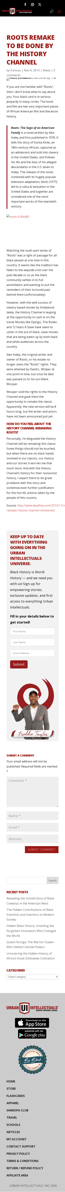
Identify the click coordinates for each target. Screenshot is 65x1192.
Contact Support (20, 1146)
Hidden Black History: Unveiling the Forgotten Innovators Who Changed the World (31, 931)
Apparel (12, 1103)
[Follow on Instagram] (32, 4)
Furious (15, 70)
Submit (19, 664)
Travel (11, 1118)
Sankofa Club (17, 1110)
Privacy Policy (18, 1154)
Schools (13, 1125)
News (46, 70)
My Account (16, 1139)
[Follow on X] (40, 4)
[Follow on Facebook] (25, 4)
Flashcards (15, 1096)
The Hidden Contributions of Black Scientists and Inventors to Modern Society (30, 914)
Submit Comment (41, 850)
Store (11, 1089)
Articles (13, 1132)
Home (10, 1081)
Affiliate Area (17, 1175)
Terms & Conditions (22, 1161)
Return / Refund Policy (24, 1168)
